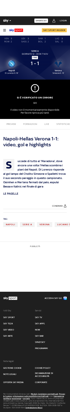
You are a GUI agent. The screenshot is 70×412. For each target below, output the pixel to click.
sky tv (38, 317)
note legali (9, 374)
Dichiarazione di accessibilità (44, 374)
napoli (10, 224)
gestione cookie (12, 368)
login (63, 20)
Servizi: (38, 310)
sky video (8, 330)
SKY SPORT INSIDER (54, 30)
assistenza (16, 398)
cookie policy (43, 368)
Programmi (41, 348)
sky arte (8, 336)
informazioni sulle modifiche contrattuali (31, 396)
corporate (41, 382)
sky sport (9, 317)
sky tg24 (8, 323)
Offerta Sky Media (13, 382)
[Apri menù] (4, 30)
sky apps (40, 323)
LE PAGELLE (10, 193)
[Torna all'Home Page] (16, 30)
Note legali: (8, 361)
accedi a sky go (53, 298)
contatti (26, 398)
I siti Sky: (7, 310)
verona (45, 224)
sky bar (39, 336)
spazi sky (40, 342)
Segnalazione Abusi (33, 407)
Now (37, 330)
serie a (27, 224)
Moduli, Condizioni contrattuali (44, 394)
